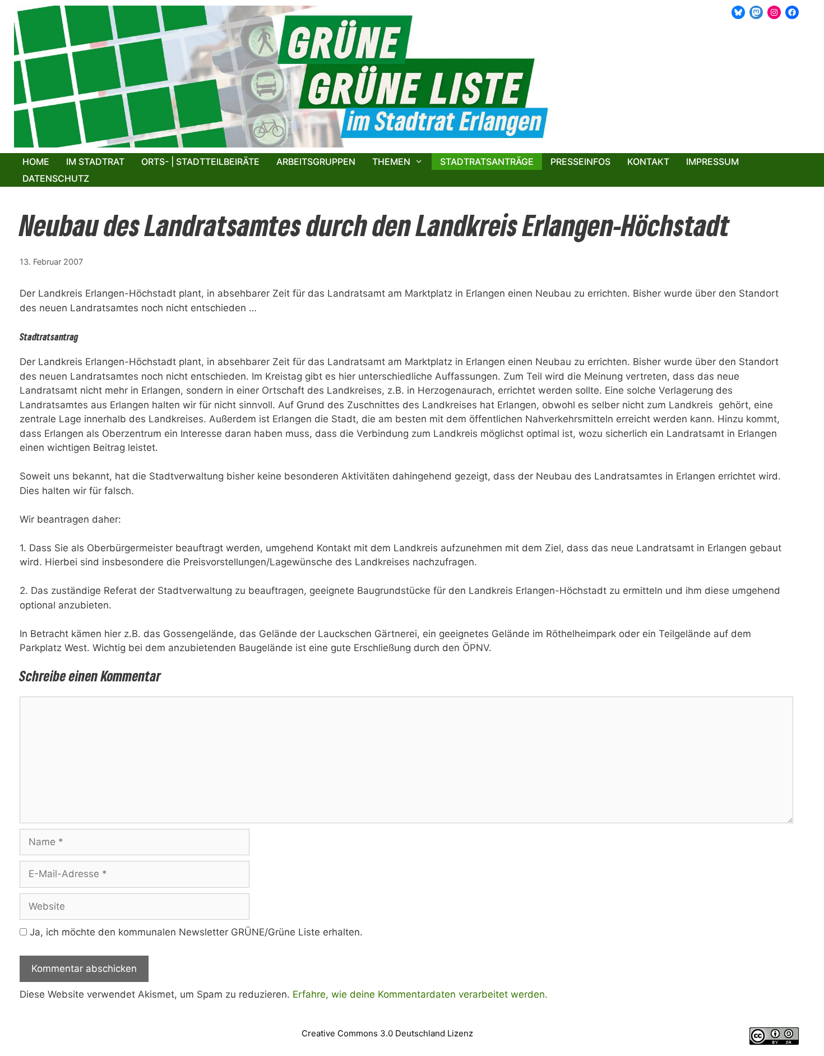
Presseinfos (580, 161)
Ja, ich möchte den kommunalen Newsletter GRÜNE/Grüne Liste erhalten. (195, 932)
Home (35, 161)
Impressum (712, 161)
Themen (391, 161)
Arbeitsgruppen (315, 161)
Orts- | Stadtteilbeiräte (200, 161)
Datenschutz (55, 178)
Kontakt (648, 161)
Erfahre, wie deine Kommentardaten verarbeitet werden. (420, 994)
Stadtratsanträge (487, 161)
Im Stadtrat (95, 161)
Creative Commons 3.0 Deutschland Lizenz (387, 1033)
